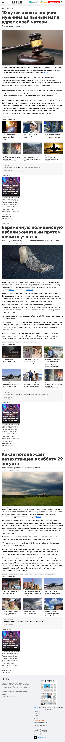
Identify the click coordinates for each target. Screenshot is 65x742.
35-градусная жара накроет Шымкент (15, 626)
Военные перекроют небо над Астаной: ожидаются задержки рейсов (25, 171)
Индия (4, 342)
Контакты (36, 718)
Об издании (37, 713)
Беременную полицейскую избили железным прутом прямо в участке (10, 199)
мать (7, 116)
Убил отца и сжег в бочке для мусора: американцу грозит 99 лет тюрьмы (26, 394)
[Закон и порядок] (34, 2)
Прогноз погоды (13, 574)
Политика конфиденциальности (42, 717)
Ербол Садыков (6, 470)
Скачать (36, 707)
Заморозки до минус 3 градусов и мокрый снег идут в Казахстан (23, 621)
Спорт (4, 183)
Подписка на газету (54, 2)
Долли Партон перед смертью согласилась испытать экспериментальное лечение (29, 398)
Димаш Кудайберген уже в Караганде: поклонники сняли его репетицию (10, 204)
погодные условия (38, 574)
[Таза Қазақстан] (43, 2)
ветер (31, 574)
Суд (3, 116)
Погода (21, 574)
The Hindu (29, 290)
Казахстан (4, 574)
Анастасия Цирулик (7, 243)
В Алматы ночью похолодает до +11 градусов (8, 216)
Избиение (25, 342)
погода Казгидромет (50, 574)
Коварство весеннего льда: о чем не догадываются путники (22, 167)
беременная (33, 342)
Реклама (36, 715)
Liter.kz (46, 72)
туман (26, 574)
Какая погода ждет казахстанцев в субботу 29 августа (10, 211)
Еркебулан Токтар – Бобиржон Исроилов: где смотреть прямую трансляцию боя (10, 189)
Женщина (18, 342)
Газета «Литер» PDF (40, 720)
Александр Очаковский (8, 29)
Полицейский (11, 342)
